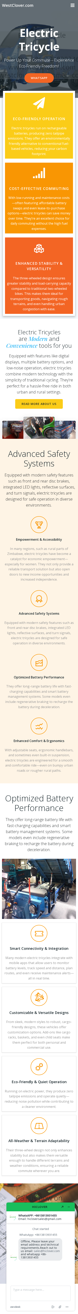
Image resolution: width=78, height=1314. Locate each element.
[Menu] (72, 5)
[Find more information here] (40, 1256)
